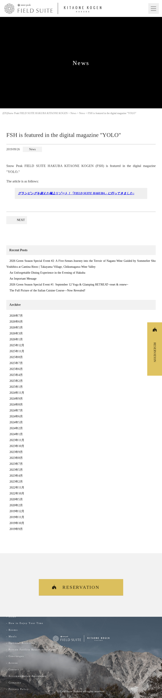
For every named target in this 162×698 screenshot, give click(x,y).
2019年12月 (16, 511)
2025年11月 (16, 351)
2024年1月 (16, 434)
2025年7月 (16, 363)
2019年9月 (16, 529)
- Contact (12, 669)
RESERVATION (80, 587)
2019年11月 (16, 517)
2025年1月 (16, 386)
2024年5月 (16, 422)
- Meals (11, 636)
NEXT (21, 220)
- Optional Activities (20, 643)
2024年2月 (16, 428)
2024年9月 (16, 398)
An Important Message (22, 278)
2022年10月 (16, 493)
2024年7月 (16, 410)
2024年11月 (16, 392)
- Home (11, 616)
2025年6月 (16, 369)
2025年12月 (16, 345)
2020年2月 (16, 505)
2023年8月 (16, 457)
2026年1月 (16, 339)
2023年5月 (16, 469)
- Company (13, 682)
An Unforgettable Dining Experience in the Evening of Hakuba (47, 272)
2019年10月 (16, 523)
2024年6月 (16, 416)
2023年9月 (16, 452)
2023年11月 (16, 440)
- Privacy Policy (17, 689)
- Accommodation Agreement (26, 676)
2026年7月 (16, 315)
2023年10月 (16, 446)
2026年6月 (16, 321)
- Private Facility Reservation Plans (31, 649)
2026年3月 (16, 333)
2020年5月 (16, 499)
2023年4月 (16, 475)
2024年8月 (16, 404)
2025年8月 (16, 357)
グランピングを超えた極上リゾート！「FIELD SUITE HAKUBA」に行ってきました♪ (76, 193)
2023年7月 (16, 463)
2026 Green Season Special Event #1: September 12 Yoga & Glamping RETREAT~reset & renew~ (68, 284)
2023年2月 (16, 481)
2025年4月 (16, 375)
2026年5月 (16, 327)
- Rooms (12, 630)
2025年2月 (16, 380)
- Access (12, 663)
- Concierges (15, 656)
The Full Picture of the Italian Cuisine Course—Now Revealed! (47, 290)
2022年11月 (16, 487)
